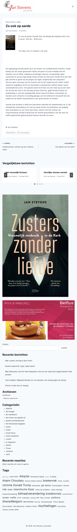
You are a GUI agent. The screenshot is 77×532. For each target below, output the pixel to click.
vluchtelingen (47, 506)
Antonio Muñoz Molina (33, 481)
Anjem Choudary (13, 480)
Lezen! (18, 22)
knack (8, 430)
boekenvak (50, 480)
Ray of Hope (45, 498)
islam (10, 489)
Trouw (8, 448)
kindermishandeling (9, 494)
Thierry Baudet (58, 502)
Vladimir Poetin (31, 506)
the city (37, 502)
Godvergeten (57, 486)
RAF (37, 498)
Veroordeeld (7, 506)
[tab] (34, 184)
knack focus (10, 22)
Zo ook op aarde (23, 132)
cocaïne (66, 481)
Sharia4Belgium (12, 501)
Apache (9, 408)
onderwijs (25, 498)
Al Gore (47, 477)
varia (8, 454)
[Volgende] (71, 175)
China (60, 481)
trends (8, 445)
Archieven (6, 395)
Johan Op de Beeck (42, 490)
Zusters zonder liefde (10, 510)
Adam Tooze (5, 477)
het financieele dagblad (15, 424)
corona (7, 485)
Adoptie (24, 476)
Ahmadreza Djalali (37, 477)
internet (66, 486)
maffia (13, 497)
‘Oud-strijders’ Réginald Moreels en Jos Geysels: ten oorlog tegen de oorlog (35, 380)
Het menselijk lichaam (16, 172)
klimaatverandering (31, 493)
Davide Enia (11, 132)
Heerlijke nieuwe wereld (55, 172)
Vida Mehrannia (18, 506)
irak (4, 489)
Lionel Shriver (67, 494)
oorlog (32, 498)
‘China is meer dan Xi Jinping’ (16, 386)
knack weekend (12, 436)
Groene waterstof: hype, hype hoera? (20, 366)
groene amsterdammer (15, 421)
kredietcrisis (53, 493)
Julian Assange (56, 490)
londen (5, 497)
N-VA (19, 498)
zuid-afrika (61, 506)
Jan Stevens (13, 31)
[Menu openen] (73, 6)
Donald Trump (22, 485)
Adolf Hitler (14, 477)
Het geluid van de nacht (65, 145)
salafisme (55, 497)
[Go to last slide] (5, 175)
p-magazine (10, 442)
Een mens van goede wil (15, 418)
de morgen (10, 412)
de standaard (11, 415)
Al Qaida (53, 477)
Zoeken (5, 344)
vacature (9, 451)
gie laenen (46, 485)
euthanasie (36, 486)
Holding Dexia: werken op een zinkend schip (17, 147)
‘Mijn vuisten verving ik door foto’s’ (18, 361)
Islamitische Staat (24, 489)
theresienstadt (46, 502)
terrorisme (28, 501)
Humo (8, 427)
